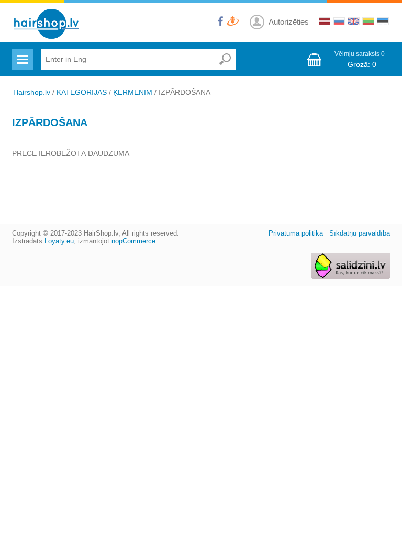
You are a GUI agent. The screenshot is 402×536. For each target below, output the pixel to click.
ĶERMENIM (132, 92)
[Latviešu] (323, 22)
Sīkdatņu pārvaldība (359, 233)
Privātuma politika (296, 233)
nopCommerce (133, 241)
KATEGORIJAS (82, 92)
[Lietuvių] (367, 22)
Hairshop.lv (31, 92)
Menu (21, 53)
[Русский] (338, 22)
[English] (353, 22)
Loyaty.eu (59, 241)
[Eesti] (382, 22)
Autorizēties (289, 21)
